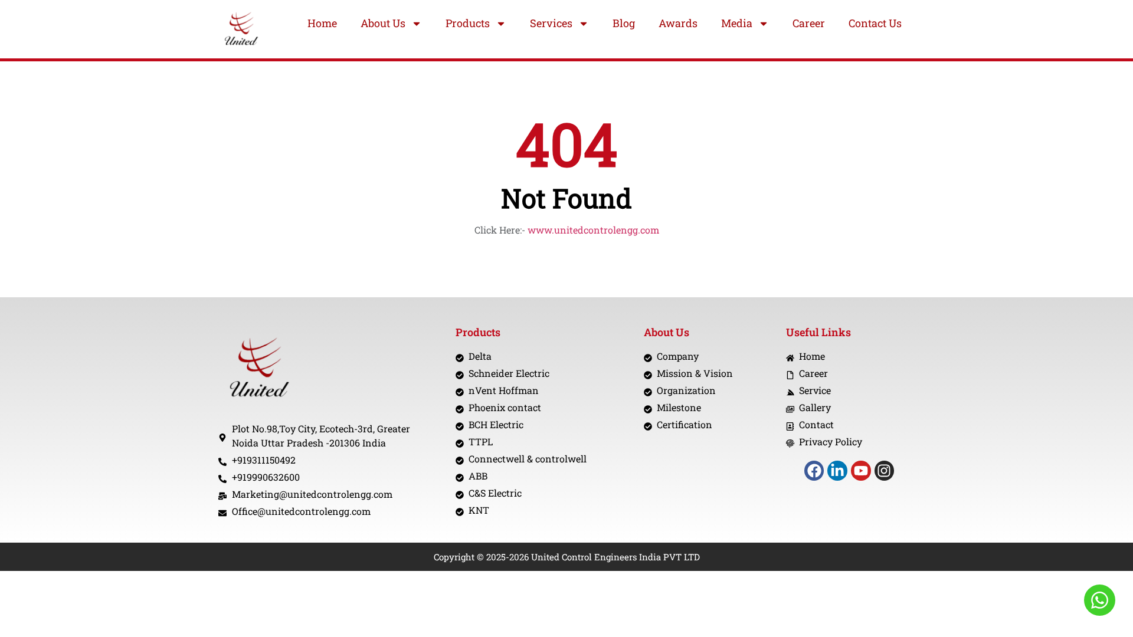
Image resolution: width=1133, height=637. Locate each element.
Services (551, 23)
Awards (678, 23)
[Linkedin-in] (837, 471)
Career (809, 23)
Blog (624, 23)
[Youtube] (861, 471)
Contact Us (875, 23)
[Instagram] (885, 471)
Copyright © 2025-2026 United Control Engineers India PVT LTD (567, 557)
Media (736, 23)
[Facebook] (814, 471)
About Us (383, 23)
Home (322, 23)
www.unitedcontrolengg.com (593, 230)
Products (468, 23)
